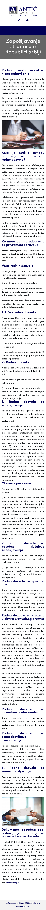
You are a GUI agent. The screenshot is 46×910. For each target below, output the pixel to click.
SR (27, 20)
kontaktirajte (12, 883)
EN (19, 20)
